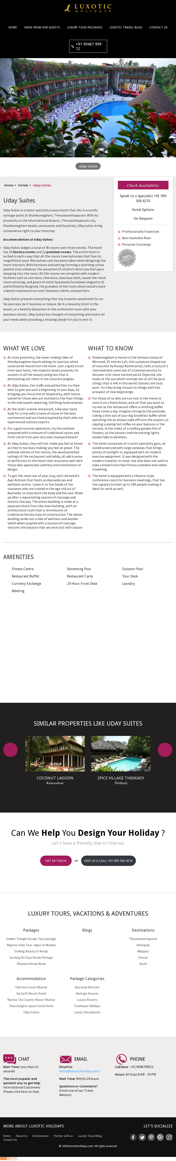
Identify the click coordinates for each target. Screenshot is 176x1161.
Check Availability (143, 185)
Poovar (143, 957)
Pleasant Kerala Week (31, 964)
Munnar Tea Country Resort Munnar (31, 1000)
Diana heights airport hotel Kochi (31, 1006)
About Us (21, 1136)
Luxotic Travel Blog (126, 27)
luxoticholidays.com (81, 1146)
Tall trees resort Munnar (31, 987)
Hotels (23, 185)
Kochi (143, 964)
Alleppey (143, 951)
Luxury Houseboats (87, 1012)
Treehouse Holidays (87, 1006)
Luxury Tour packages (84, 27)
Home (12, 27)
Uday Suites (42, 185)
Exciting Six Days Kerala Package (31, 957)
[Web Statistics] (8, 1159)
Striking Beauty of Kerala (31, 951)
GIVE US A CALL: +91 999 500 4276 (108, 860)
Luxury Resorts (87, 1000)
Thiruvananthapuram (143, 939)
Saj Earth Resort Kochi (31, 993)
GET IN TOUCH (56, 860)
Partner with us (63, 1136)
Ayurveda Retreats (87, 987)
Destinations (41, 1136)
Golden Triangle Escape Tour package (31, 939)
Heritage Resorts (87, 993)
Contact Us (158, 27)
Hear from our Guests (42, 27)
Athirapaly (143, 945)
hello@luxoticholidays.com (79, 1071)
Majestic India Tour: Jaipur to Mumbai (31, 945)
